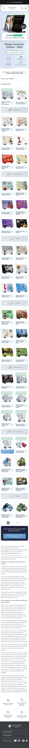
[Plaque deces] (12, 8)
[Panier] (25, 8)
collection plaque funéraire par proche (12, 555)
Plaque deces (9, 740)
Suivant (18, 523)
